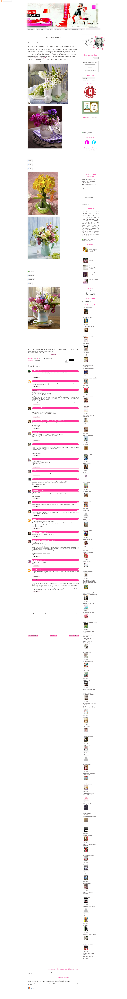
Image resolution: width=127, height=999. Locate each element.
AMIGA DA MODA (87, 635)
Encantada (86, 510)
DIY (97, 215)
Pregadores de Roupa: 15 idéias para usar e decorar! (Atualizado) (90, 186)
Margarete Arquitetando (89, 816)
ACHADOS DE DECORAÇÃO (90, 378)
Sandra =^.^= (35, 459)
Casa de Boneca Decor (88, 603)
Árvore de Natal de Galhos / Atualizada (93, 273)
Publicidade (75, 29)
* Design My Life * (87, 804)
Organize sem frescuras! (89, 703)
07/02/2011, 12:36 (42, 478)
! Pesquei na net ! (87, 755)
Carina (34, 370)
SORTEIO (84, 231)
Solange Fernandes (37, 532)
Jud (33, 432)
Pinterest (67, 29)
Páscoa (83, 226)
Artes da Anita (48, 29)
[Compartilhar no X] (49, 358)
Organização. (85, 235)
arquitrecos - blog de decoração (88, 416)
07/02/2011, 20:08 (52, 540)
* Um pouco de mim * (88, 396)
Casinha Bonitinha (88, 435)
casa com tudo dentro (88, 631)
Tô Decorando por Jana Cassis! (89, 520)
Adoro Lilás (86, 671)
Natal (83, 219)
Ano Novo (93, 229)
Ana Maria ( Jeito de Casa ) (38, 407)
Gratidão (93, 224)
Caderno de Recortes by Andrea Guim (89, 774)
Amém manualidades (88, 855)
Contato (82, 29)
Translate (94, 80)
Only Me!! (85, 925)
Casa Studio (86, 406)
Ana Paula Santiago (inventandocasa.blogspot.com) (45, 420)
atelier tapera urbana (88, 874)
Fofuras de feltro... (88, 944)
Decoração (86, 215)
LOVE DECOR (86, 482)
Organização (85, 229)
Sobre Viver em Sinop (88, 638)
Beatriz (34, 470)
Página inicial (31, 29)
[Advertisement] (53, 624)
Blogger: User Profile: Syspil (88, 954)
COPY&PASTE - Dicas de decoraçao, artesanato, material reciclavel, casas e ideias (90, 582)
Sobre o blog (40, 29)
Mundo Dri (86, 717)
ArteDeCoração (87, 764)
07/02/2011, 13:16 (39, 502)
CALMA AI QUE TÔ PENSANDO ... (88, 893)
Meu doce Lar (86, 680)
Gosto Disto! (86, 387)
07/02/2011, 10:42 (37, 432)
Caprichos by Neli (87, 454)
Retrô (95, 234)
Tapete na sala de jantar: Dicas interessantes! (93, 267)
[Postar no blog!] (47, 358)
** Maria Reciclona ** (88, 368)
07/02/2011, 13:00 (41, 490)
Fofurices (96, 221)
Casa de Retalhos (87, 784)
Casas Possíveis (87, 463)
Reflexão (84, 224)
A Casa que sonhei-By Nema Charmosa (88, 794)
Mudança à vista (87, 835)
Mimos (94, 228)
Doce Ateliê (35, 490)
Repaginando (90, 222)
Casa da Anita (86, 897)
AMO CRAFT (86, 726)
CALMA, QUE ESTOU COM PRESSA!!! (89, 845)
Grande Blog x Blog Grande (90, 934)
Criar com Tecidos (88, 956)
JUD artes (85, 345)
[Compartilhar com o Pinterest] (51, 358)
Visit (85, 204)
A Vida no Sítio (87, 652)
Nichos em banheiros (89, 256)
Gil (84, 916)
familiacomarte (36, 381)
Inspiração (86, 213)
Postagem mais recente (32, 635)
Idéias (38, 360)
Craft (94, 217)
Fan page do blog (59, 29)
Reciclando (85, 221)
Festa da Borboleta (93, 279)
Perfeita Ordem (87, 501)
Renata (34, 444)
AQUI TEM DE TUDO (88, 326)
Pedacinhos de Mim (88, 552)
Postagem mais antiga (74, 635)
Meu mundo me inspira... (89, 906)
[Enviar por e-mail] (46, 358)
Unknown (34, 519)
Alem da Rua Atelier (88, 365)
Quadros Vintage (87, 530)
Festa (88, 217)
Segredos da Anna (87, 571)
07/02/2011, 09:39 (39, 370)
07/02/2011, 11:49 (42, 459)
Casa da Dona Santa (88, 736)
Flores (35, 360)
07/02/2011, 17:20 (45, 532)
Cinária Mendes (87, 813)
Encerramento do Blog (89, 179)
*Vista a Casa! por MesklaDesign (87, 642)
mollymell (34, 569)
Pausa (95, 231)
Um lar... (85, 473)
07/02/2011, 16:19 (40, 519)
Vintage (97, 226)
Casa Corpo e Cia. (87, 539)
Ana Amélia (35, 510)
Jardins (87, 228)
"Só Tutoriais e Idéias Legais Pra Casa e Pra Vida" (90, 707)
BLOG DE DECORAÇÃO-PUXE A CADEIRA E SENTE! (90, 593)
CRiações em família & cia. (90, 622)
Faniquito (85, 864)
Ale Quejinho (35, 478)
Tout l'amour (86, 745)
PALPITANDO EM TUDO (89, 613)
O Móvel (85, 958)
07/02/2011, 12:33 (39, 470)
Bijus (90, 231)
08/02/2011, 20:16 (42, 560)
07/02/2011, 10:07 (61, 420)
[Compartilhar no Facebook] (50, 358)
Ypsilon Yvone (35, 560)
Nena (84, 826)
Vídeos (95, 232)
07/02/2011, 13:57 (41, 510)
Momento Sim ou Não (89, 225)
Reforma (84, 232)
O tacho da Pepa (87, 317)
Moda (90, 232)
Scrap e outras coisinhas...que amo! (88, 693)
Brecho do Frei (87, 561)
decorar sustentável (88, 426)
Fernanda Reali (87, 491)
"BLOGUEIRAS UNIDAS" (89, 689)
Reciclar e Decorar (88, 336)
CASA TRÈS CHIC (87, 308)
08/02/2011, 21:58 (40, 569)
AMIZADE (92, 219)
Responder (36, 377)
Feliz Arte (85, 444)
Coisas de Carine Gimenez (89, 549)
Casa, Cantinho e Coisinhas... (87, 355)
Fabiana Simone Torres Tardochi (40, 540)
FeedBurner (93, 70)
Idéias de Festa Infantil (92, 259)
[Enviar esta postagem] (44, 358)
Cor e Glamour (87, 883)
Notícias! (85, 188)
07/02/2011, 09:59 (49, 407)
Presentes (90, 234)
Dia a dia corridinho (88, 661)
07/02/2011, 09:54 (40, 390)
